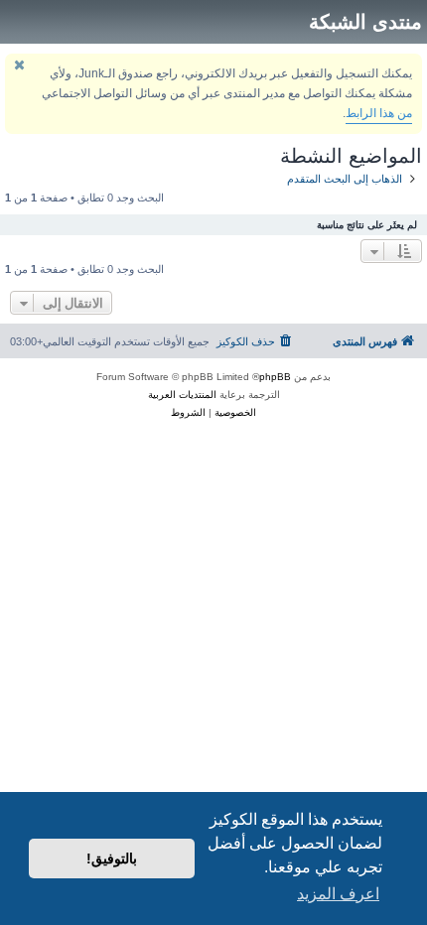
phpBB (275, 376)
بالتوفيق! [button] (111, 858)
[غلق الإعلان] (19, 65)
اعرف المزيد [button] (338, 893)
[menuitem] (255, 341)
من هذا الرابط (379, 113)
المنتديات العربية (182, 394)
